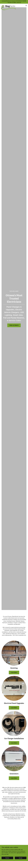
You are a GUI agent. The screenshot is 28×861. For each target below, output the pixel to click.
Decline (7, 857)
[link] (8, 5)
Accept (20, 857)
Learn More (14, 672)
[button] (26, 5)
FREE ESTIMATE (14, 325)
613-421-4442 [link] (14, 291)
